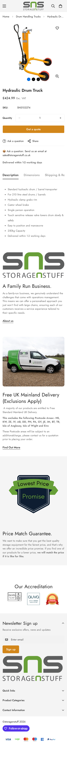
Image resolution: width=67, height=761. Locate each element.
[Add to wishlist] (57, 28)
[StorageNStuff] (33, 6)
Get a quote (33, 129)
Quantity (7, 118)
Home (6, 16)
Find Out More (11, 447)
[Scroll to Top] (60, 742)
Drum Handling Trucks (28, 16)
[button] (60, 6)
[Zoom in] (57, 76)
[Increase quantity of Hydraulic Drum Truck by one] (60, 118)
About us (8, 321)
